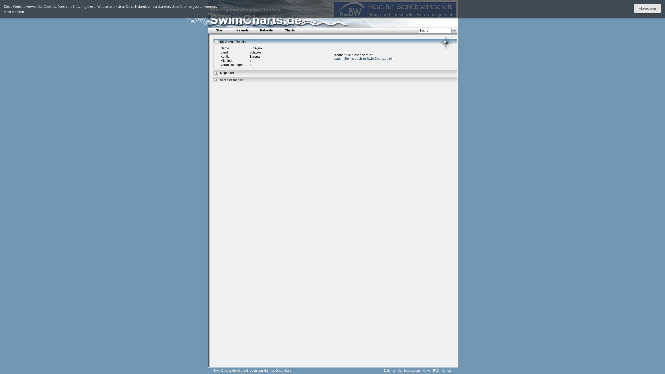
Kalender (243, 30)
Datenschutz (393, 370)
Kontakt (447, 370)
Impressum (412, 370)
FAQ (436, 370)
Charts (290, 30)
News (426, 370)
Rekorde (266, 30)
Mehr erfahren (14, 12)
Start (219, 30)
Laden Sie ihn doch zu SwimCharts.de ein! (364, 59)
